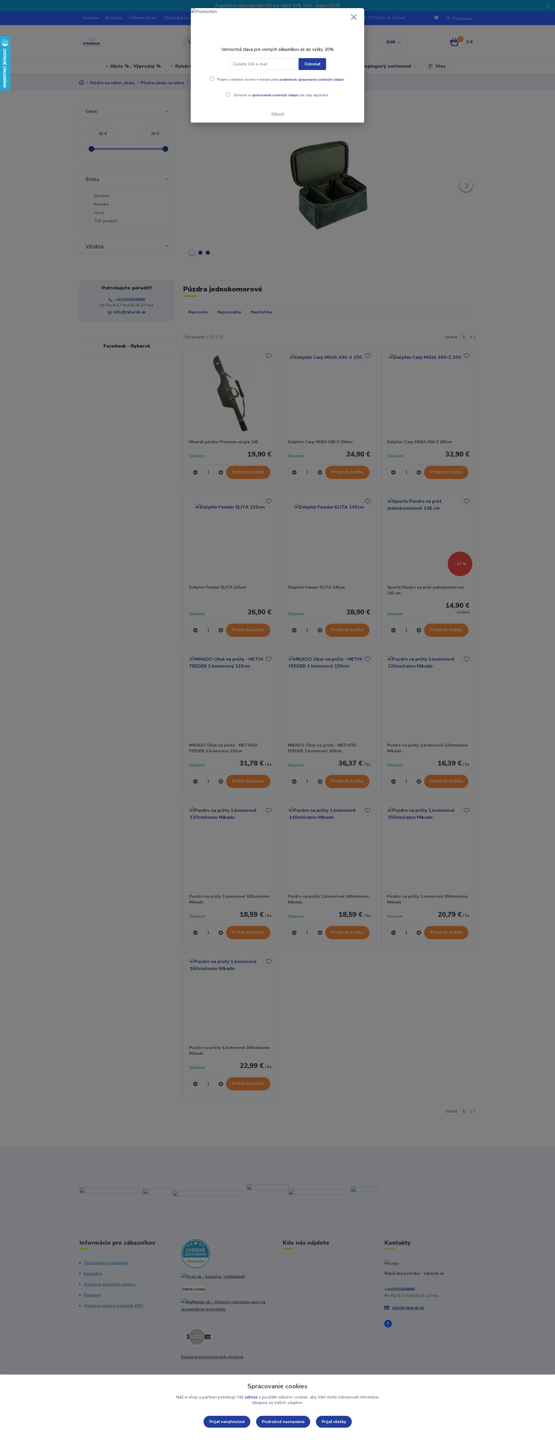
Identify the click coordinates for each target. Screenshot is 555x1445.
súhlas (251, 1397)
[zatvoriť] (353, 17)
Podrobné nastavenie (283, 1421)
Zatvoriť (277, 113)
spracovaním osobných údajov (275, 95)
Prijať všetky (334, 1421)
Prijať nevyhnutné (227, 1421)
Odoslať (312, 64)
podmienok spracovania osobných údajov (312, 79)
